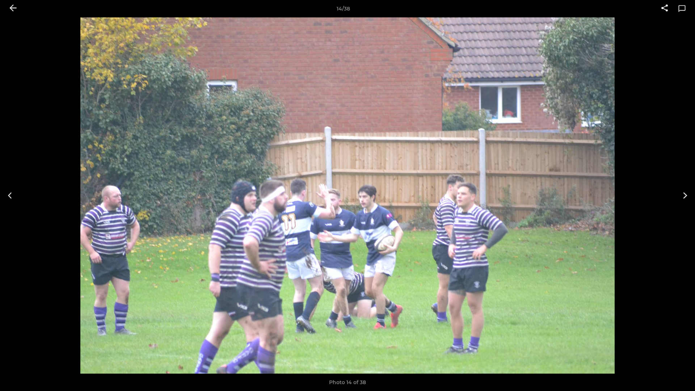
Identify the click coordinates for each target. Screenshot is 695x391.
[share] (664, 9)
